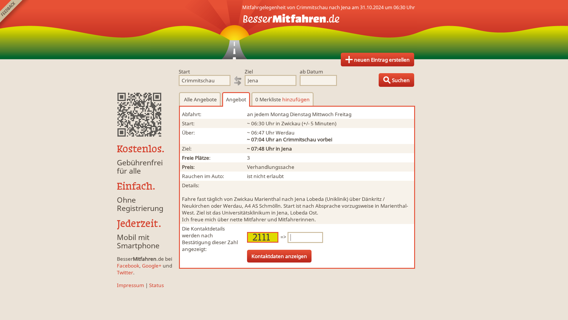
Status (156, 285)
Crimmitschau (299, 139)
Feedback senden (14, 14)
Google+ (152, 265)
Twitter (125, 272)
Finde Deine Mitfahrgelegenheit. (284, 29)
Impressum (130, 285)
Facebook (128, 265)
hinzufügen (296, 99)
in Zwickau (288, 123)
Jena (286, 148)
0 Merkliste (282, 99)
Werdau (285, 132)
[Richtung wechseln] (237, 81)
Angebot (236, 99)
